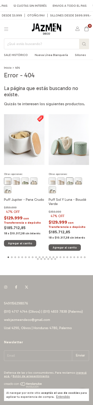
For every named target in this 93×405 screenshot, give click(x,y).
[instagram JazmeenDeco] (5, 287)
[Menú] (6, 29)
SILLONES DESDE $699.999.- (71, 15)
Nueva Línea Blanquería (51, 55)
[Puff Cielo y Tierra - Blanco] (33, 181)
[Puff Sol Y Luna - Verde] (25, 181)
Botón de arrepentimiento (31, 376)
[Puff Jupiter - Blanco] (7, 181)
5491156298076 (16, 303)
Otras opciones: (13, 174)
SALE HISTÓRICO (16, 55)
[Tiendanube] (23, 387)
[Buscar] (84, 44)
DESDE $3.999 (12, 15)
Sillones (80, 55)
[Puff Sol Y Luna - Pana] (7, 190)
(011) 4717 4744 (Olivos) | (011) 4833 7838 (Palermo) (43, 311)
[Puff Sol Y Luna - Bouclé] (16, 181)
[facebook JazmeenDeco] (16, 287)
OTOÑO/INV (36, 15)
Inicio (8, 67)
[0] (86, 29)
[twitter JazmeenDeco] (26, 287)
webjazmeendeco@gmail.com (27, 320)
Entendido (63, 397)
